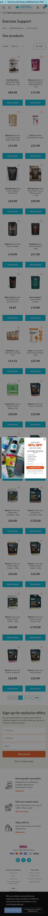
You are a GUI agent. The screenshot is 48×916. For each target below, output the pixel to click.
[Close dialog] (45, 439)
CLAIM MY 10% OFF (35, 467)
